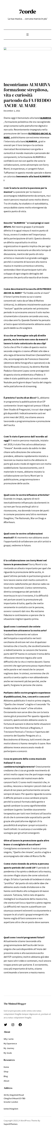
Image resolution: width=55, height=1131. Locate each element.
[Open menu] (27, 34)
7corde (27, 11)
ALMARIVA (45, 117)
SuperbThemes (11, 1124)
